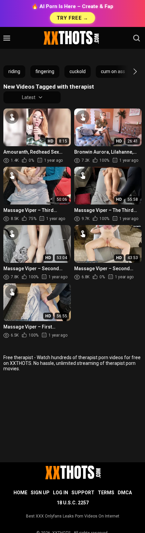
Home (20, 492)
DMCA (125, 492)
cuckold (77, 71)
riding (14, 71)
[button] (129, 71)
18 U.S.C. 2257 (73, 502)
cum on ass (113, 71)
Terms (106, 492)
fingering (44, 71)
